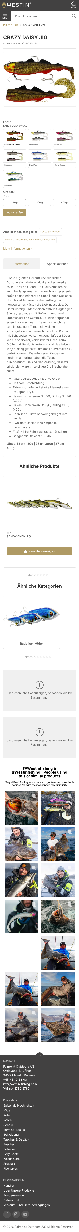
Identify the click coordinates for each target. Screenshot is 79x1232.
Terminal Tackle (14, 1129)
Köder (7, 1110)
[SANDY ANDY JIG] (39, 504)
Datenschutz (12, 1200)
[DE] (16, 5)
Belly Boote (11, 1154)
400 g (64, 202)
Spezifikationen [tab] (57, 264)
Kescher (8, 1144)
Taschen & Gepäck (16, 1139)
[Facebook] (7, 1214)
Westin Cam (11, 1159)
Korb (73, 7)
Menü (5, 18)
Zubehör (9, 1149)
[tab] (29, 575)
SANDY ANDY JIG (19, 536)
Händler (8, 1185)
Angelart (9, 1163)
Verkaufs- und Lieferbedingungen (26, 1205)
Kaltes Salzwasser (50, 231)
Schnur (8, 1125)
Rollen (7, 1120)
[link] (21, 808)
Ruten (7, 1115)
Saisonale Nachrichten (18, 1105)
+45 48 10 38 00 (15, 1079)
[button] (39, 79)
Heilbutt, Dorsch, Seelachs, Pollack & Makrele (30, 239)
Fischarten (10, 1168)
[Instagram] (16, 1214)
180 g (15, 202)
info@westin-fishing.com (20, 1084)
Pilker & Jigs (10, 24)
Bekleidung (11, 1134)
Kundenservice (13, 1195)
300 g (39, 202)
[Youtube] (25, 1214)
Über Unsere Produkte (18, 1190)
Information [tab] (21, 264)
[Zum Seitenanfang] (39, 1056)
